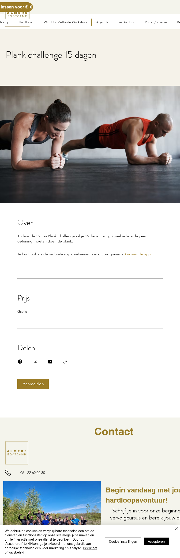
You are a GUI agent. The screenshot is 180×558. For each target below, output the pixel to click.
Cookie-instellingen (123, 541)
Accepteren (156, 541)
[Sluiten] (176, 529)
